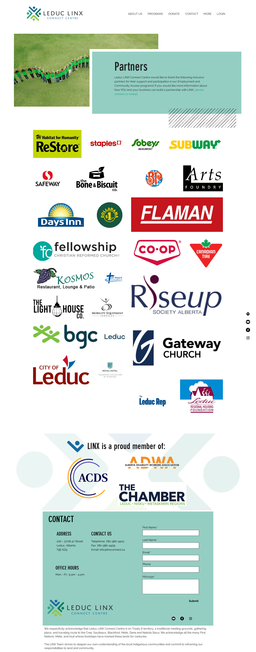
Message (148, 576)
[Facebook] (248, 330)
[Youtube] (248, 322)
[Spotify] (248, 314)
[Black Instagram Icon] (248, 338)
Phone (146, 564)
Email (146, 552)
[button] (135, 14)
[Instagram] (190, 618)
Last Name (149, 540)
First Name (149, 527)
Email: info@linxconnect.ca (108, 549)
